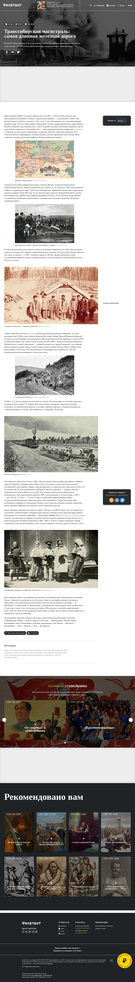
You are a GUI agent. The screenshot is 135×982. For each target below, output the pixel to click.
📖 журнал (61, 933)
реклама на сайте (100, 928)
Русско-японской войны (70, 515)
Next (131, 720)
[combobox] (122, 120)
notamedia (50, 963)
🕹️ (121, 5)
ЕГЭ (72, 858)
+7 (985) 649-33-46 (47, 975)
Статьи (9, 701)
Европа (46, 814)
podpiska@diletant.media (82, 928)
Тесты (73, 814)
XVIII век (19, 858)
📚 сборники (62, 926)
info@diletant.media (81, 932)
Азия (13, 701)
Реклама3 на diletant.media (111, 303)
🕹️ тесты (61, 931)
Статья (9, 24)
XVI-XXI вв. (52, 814)
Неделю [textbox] (120, 121)
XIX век (84, 814)
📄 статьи (61, 928)
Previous (4, 720)
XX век (18, 701)
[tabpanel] (35, 720)
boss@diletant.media (37, 975)
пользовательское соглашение (104, 926)
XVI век (18, 814)
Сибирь (32, 333)
